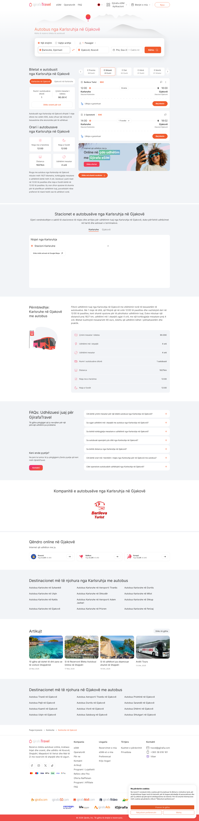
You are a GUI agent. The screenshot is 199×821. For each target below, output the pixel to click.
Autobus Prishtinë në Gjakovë (139, 696)
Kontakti (36, 468)
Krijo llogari (105, 760)
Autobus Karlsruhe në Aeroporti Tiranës (97, 587)
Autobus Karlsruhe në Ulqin (43, 593)
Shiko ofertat (92, 164)
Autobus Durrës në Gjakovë (91, 702)
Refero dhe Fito (82, 773)
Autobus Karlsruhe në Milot (138, 593)
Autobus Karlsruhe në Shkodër (92, 593)
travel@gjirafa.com (160, 747)
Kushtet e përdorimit (131, 747)
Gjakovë (106, 229)
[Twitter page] (45, 765)
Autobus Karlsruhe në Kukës (43, 599)
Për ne (77, 756)
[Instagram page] (38, 765)
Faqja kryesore (35, 730)
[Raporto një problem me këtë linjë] (161, 82)
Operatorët (69, 4)
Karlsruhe (94, 229)
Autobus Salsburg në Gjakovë (92, 714)
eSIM (58, 4)
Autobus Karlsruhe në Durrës (139, 587)
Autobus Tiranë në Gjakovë (43, 696)
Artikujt (77, 765)
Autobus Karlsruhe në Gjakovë (44, 608)
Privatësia (126, 752)
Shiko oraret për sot (52, 105)
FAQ (80, 4)
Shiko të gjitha (161, 631)
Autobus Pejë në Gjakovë (42, 702)
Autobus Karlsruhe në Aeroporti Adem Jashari (96, 601)
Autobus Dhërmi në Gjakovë (138, 708)
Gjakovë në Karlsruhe (63, 81)
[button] (127, 414)
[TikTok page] (52, 765)
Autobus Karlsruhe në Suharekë (45, 587)
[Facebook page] (32, 765)
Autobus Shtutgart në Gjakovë (140, 714)
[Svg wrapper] (39, 800)
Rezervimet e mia (108, 747)
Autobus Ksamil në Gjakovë (43, 708)
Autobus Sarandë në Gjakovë (139, 702)
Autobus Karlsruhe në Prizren (91, 608)
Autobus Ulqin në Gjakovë (42, 714)
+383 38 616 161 (159, 752)
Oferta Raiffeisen (82, 778)
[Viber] (147, 756)
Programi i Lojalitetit (84, 769)
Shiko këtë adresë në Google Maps (46, 253)
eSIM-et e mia (106, 752)
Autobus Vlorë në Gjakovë (90, 708)
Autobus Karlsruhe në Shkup (138, 599)
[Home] (40, 5)
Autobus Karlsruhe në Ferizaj (139, 608)
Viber (153, 756)
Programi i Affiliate (83, 782)
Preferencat (105, 756)
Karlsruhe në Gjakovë (40, 81)
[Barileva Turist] (99, 510)
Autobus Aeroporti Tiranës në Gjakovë (96, 696)
